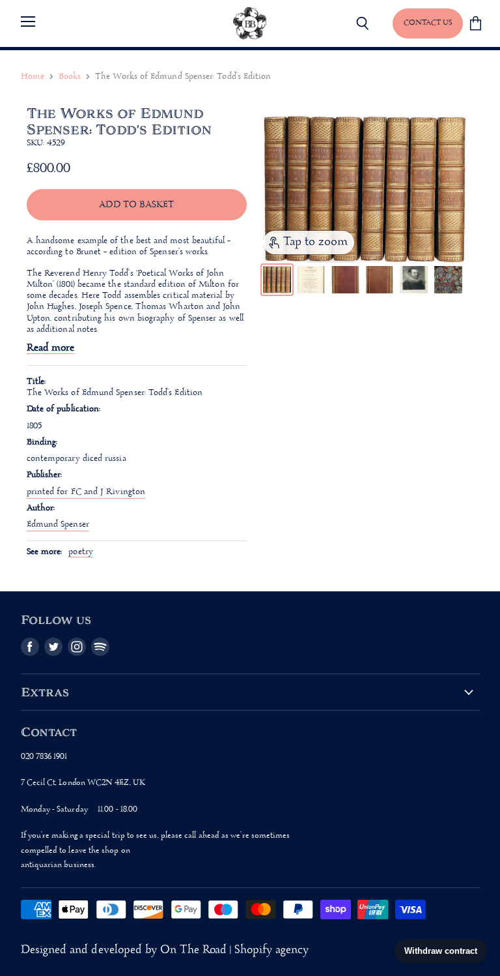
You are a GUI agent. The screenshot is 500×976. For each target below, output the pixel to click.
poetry (80, 552)
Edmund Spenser (58, 524)
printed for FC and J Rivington (86, 492)
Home (32, 76)
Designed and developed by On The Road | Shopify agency (165, 950)
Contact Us (428, 23)
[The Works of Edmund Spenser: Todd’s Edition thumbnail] (277, 280)
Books (70, 76)
